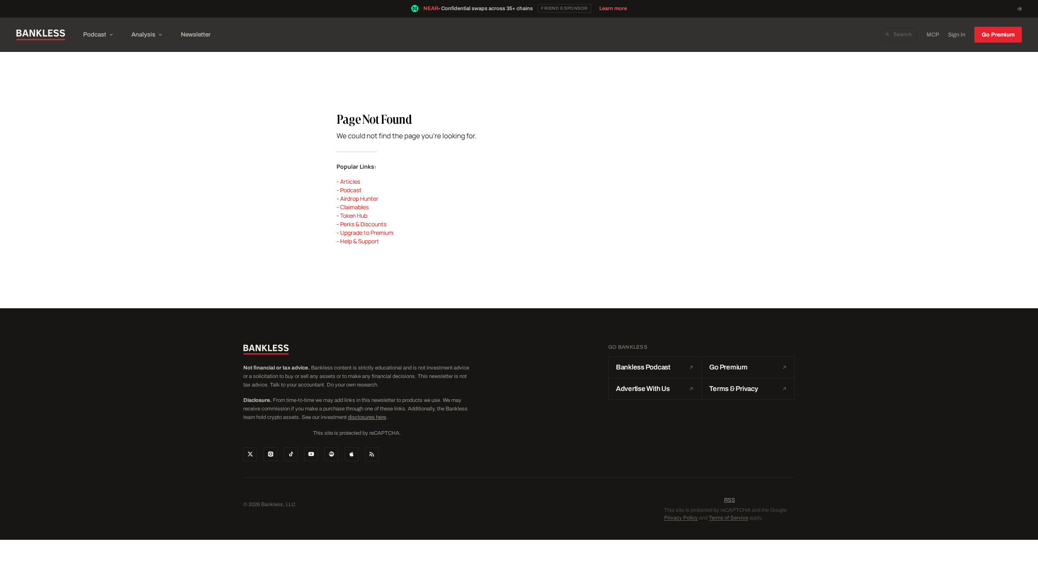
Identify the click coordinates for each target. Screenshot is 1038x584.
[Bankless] (40, 35)
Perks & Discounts (363, 224)
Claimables (354, 207)
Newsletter (195, 34)
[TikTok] (291, 454)
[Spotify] (331, 454)
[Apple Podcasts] (351, 454)
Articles (350, 181)
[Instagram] (270, 454)
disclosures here (367, 417)
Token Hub (353, 215)
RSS (729, 500)
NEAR (430, 8)
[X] (250, 454)
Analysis (143, 34)
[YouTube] (311, 454)
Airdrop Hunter (359, 198)
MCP (932, 35)
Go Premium (998, 35)
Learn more (613, 8)
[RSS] (372, 454)
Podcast (94, 34)
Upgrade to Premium (366, 232)
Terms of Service (728, 518)
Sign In (956, 35)
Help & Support (359, 241)
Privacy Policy (681, 518)
